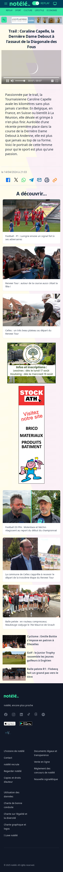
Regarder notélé (12, 771)
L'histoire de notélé (14, 751)
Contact (8, 757)
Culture (28, 10)
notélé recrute (11, 764)
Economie (52, 10)
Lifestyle (39, 10)
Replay (9, 10)
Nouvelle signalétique (46, 779)
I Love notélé (11, 835)
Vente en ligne (42, 761)
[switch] (35, 3)
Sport (18, 10)
